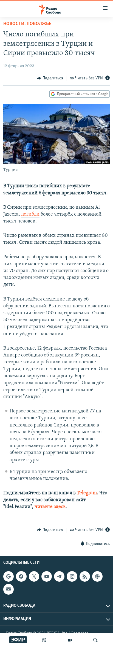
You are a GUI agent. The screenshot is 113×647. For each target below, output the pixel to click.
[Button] (50, 78)
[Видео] (70, 640)
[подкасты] (44, 640)
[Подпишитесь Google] (8, 576)
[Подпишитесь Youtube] (46, 576)
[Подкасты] (97, 576)
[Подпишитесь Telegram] (59, 576)
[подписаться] (8, 589)
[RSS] (85, 576)
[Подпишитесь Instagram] (72, 576)
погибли (30, 214)
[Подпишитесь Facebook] (21, 576)
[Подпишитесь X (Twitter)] (34, 576)
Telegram (87, 493)
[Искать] (95, 640)
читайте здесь (50, 506)
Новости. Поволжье (27, 24)
